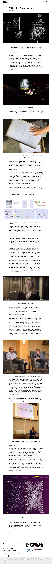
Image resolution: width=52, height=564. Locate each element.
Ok (4, 562)
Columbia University (8, 559)
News (10, 532)
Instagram (11, 543)
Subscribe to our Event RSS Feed (10, 546)
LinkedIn (17, 543)
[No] (50, 560)
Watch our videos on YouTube (9, 550)
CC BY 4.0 (4, 556)
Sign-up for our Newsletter (8, 548)
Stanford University (16, 559)
